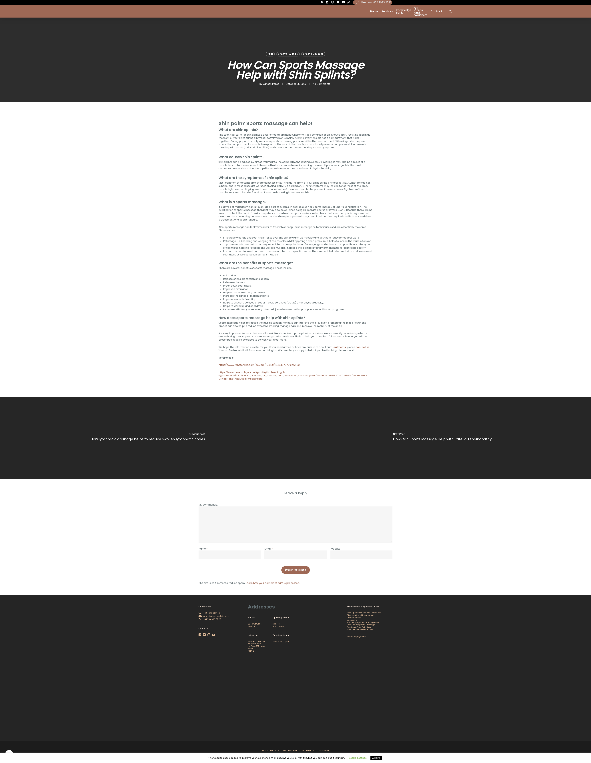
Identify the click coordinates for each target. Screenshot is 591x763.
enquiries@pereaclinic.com (216, 616)
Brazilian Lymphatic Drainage (361, 624)
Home (374, 11)
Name (203, 548)
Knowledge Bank (403, 11)
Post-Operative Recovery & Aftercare (364, 612)
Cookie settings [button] (357, 757)
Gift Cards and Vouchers (420, 11)
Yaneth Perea (271, 84)
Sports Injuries (288, 54)
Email (268, 548)
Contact (436, 11)
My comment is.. (208, 504)
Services (387, 11)
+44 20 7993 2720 (211, 613)
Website (335, 548)
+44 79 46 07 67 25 (212, 619)
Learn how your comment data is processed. (273, 583)
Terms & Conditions (270, 750)
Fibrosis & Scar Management (360, 615)
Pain (270, 54)
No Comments (321, 84)
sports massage (313, 54)
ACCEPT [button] (376, 758)
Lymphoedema (354, 617)
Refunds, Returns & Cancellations (298, 750)
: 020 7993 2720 (375, 2)
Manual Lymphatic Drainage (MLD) (363, 622)
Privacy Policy (324, 750)
